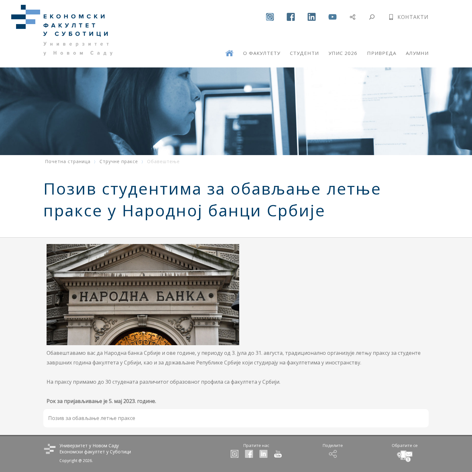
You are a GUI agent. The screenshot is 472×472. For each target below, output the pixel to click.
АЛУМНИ (417, 53)
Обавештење (163, 161)
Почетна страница (68, 161)
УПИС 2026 (342, 53)
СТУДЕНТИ (304, 53)
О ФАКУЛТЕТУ (261, 53)
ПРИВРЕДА (381, 53)
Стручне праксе (119, 161)
